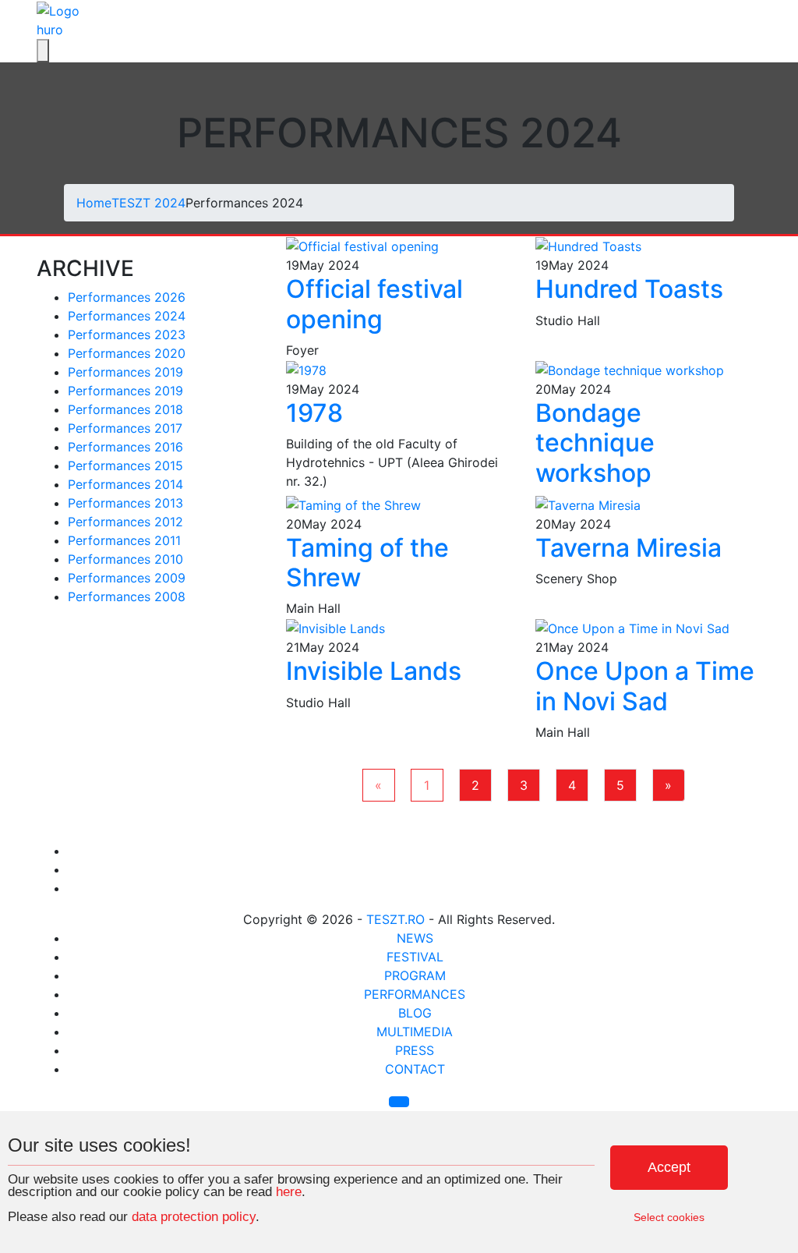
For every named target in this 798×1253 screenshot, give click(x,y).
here (289, 1191)
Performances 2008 (126, 596)
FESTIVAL (415, 957)
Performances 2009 (126, 578)
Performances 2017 (125, 428)
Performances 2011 (124, 540)
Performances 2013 (125, 503)
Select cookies (669, 1217)
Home (93, 203)
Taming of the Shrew (367, 563)
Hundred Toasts (629, 289)
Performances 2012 (125, 521)
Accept (669, 1167)
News (415, 938)
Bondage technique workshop (595, 443)
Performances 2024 (126, 316)
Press (414, 1050)
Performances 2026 (126, 297)
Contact (415, 1069)
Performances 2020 (126, 353)
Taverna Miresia (628, 548)
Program (415, 975)
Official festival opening (374, 304)
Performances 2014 (125, 484)
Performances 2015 (125, 465)
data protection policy (194, 1216)
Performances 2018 (125, 409)
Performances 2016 (125, 447)
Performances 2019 (125, 372)
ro (57, 29)
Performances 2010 (125, 559)
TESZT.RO (395, 919)
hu (44, 29)
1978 (314, 413)
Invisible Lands (373, 671)
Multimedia (414, 1031)
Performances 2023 (126, 334)
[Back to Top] (399, 1101)
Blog (415, 1013)
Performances (414, 994)
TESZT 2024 (148, 203)
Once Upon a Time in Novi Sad (644, 686)
